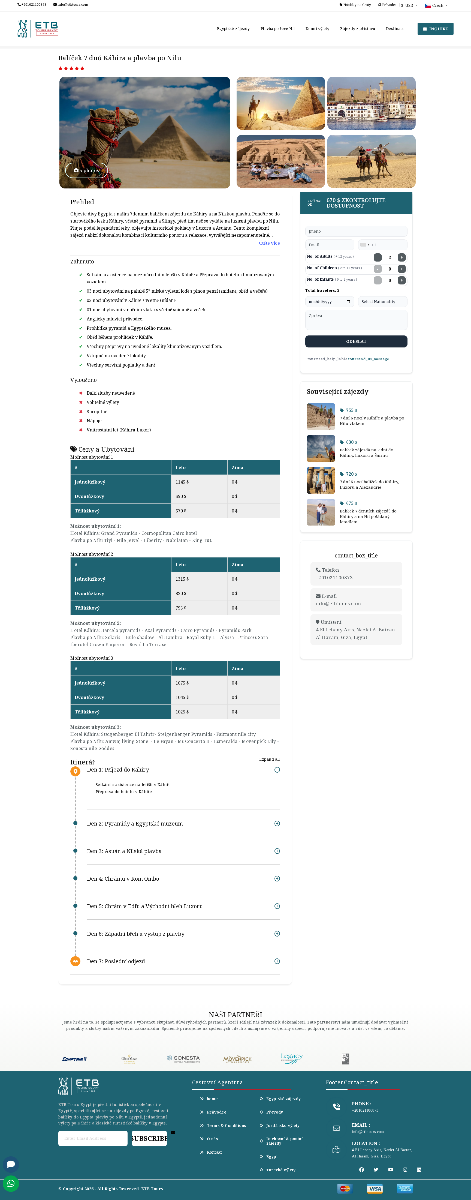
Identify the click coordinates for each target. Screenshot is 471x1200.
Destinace (395, 28)
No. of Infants (332, 279)
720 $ (351, 474)
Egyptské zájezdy (233, 28)
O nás (212, 1139)
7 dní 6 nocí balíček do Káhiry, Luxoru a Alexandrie (369, 484)
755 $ (351, 410)
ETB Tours (152, 1188)
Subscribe (149, 1138)
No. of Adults (330, 256)
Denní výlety (317, 28)
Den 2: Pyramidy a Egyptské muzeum (135, 823)
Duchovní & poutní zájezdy (284, 1141)
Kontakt (214, 1152)
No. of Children (334, 267)
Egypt (272, 1156)
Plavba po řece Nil (278, 28)
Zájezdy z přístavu (357, 28)
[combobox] (364, 245)
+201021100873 (33, 4)
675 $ (351, 503)
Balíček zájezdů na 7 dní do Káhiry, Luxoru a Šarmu (366, 452)
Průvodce (389, 5)
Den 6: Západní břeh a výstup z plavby (135, 933)
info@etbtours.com (72, 4)
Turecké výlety (281, 1170)
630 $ (351, 442)
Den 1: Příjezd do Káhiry (118, 769)
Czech (438, 5)
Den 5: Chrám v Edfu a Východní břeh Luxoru (145, 906)
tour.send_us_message (368, 358)
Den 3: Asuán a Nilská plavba (124, 851)
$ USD (407, 5)
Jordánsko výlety (283, 1125)
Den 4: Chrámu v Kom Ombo (123, 878)
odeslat (356, 341)
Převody (274, 1112)
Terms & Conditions (226, 1125)
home (212, 1099)
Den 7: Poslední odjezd (116, 961)
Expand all (269, 759)
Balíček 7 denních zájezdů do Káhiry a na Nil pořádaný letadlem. (368, 516)
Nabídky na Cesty (357, 5)
